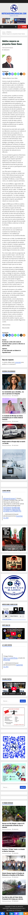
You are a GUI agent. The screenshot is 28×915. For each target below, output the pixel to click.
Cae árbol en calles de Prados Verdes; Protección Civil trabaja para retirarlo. (12, 898)
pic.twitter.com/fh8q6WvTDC (12, 511)
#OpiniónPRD (16, 509)
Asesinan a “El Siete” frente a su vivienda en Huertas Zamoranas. (13, 850)
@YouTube (6, 660)
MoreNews (10, 910)
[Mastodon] (12, 74)
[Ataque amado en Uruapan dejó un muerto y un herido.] (14, 431)
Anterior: (13, 342)
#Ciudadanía (7, 509)
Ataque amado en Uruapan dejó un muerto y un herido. (13, 442)
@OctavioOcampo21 (9, 498)
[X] (6, 74)
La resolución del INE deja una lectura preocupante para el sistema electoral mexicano (12, 417)
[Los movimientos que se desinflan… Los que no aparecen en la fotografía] (14, 382)
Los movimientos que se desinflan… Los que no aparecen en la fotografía (13, 393)
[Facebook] (3, 74)
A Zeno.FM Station (6, 619)
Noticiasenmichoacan (7, 47)
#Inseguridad (15, 507)
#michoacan (7, 507)
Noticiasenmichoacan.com (14, 13)
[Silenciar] (21, 693)
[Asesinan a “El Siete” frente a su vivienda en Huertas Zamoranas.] (14, 839)
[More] (24, 74)
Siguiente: (11, 350)
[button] (2, 26)
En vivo (24, 26)
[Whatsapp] (15, 74)
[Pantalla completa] (24, 693)
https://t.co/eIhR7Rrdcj (10, 658)
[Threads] (21, 74)
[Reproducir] (4, 693)
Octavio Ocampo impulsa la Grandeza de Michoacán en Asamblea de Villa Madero (13, 874)
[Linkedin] (9, 74)
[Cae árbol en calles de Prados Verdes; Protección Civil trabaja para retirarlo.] (14, 887)
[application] (14, 688)
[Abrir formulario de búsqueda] (15, 26)
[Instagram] (18, 74)
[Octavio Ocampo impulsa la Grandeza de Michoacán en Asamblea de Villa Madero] (14, 863)
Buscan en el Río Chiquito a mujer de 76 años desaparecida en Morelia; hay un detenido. (13, 825)
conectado (18, 362)
